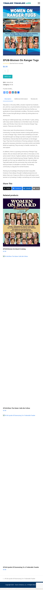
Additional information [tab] (21, 99)
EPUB (11, 85)
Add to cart (7, 76)
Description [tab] (7, 99)
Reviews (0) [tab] (34, 99)
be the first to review (16, 63)
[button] (39, 3)
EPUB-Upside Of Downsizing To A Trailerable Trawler (19, 579)
